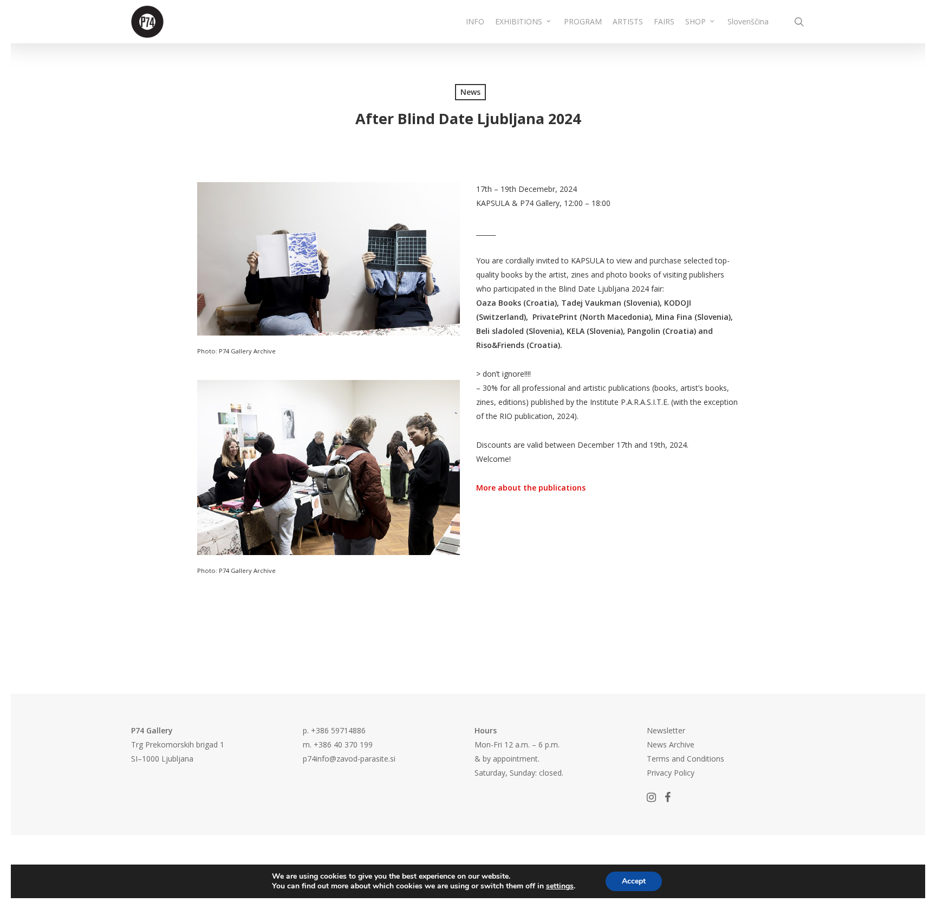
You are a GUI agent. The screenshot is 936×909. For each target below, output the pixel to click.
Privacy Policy (670, 773)
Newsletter (666, 730)
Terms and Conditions (685, 758)
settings (560, 886)
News (470, 92)
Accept (634, 881)
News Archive (670, 744)
